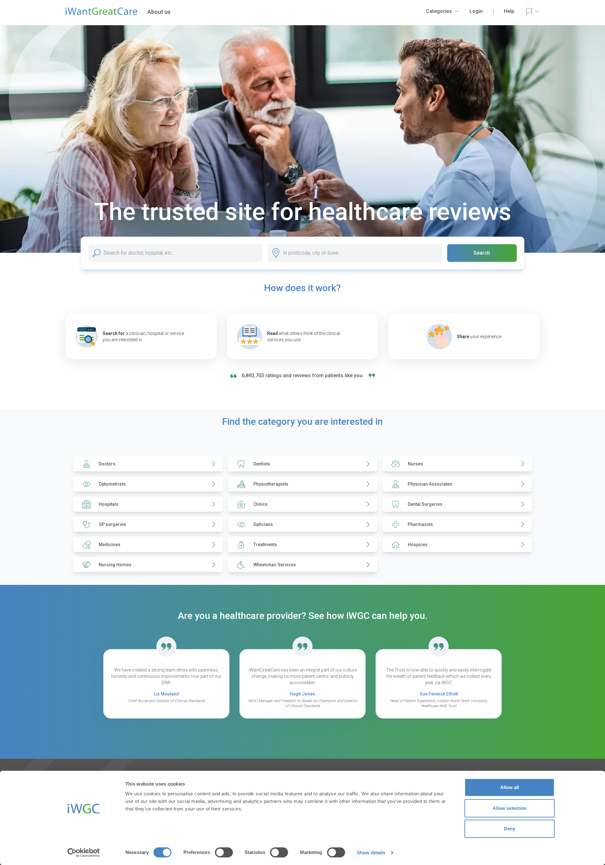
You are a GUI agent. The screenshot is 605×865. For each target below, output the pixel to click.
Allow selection (510, 808)
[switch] (224, 852)
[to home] (101, 14)
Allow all (509, 787)
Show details (371, 852)
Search (482, 253)
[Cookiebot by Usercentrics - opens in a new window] (83, 852)
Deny (509, 828)
